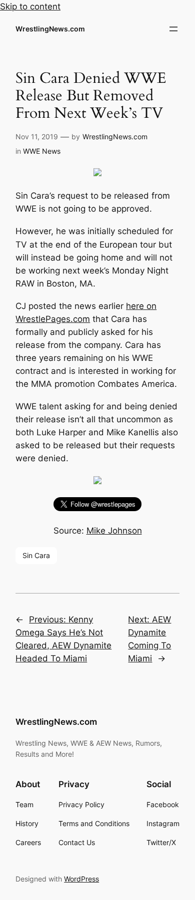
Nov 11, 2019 (37, 136)
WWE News (41, 151)
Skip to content (30, 6)
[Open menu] (174, 29)
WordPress (81, 879)
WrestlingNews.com (50, 28)
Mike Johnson (114, 531)
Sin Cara (36, 555)
